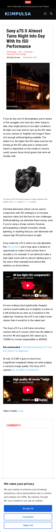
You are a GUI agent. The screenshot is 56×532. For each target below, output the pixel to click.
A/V (20, 52)
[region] (28, 505)
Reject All (28, 525)
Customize (28, 516)
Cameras (28, 52)
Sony (15, 202)
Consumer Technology (16, 54)
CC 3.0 (27, 202)
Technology (11, 52)
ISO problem (13, 246)
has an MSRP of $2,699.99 (25, 370)
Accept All (28, 508)
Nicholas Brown (13, 57)
